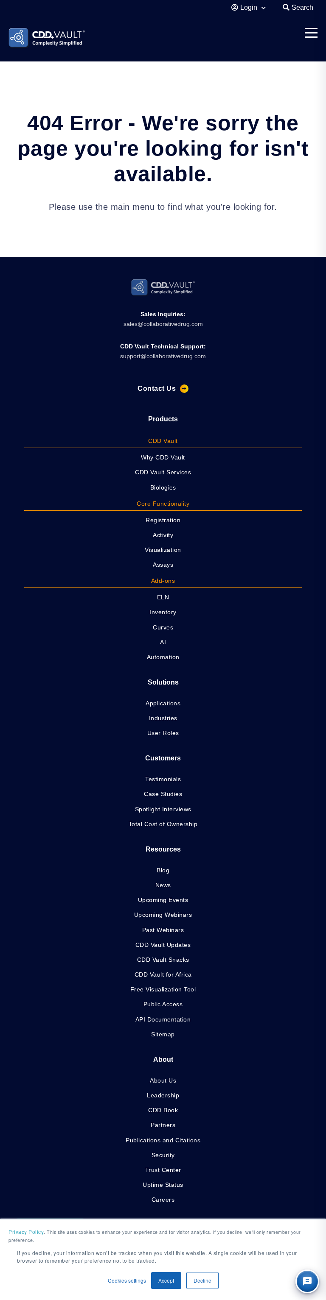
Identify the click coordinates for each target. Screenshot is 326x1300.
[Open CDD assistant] (307, 1281)
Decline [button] (202, 1280)
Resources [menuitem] (163, 849)
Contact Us (157, 388)
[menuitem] (163, 441)
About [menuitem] (163, 1059)
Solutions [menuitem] (163, 682)
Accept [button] (166, 1280)
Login (249, 7)
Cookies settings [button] (127, 1280)
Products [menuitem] (163, 419)
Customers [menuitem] (163, 758)
